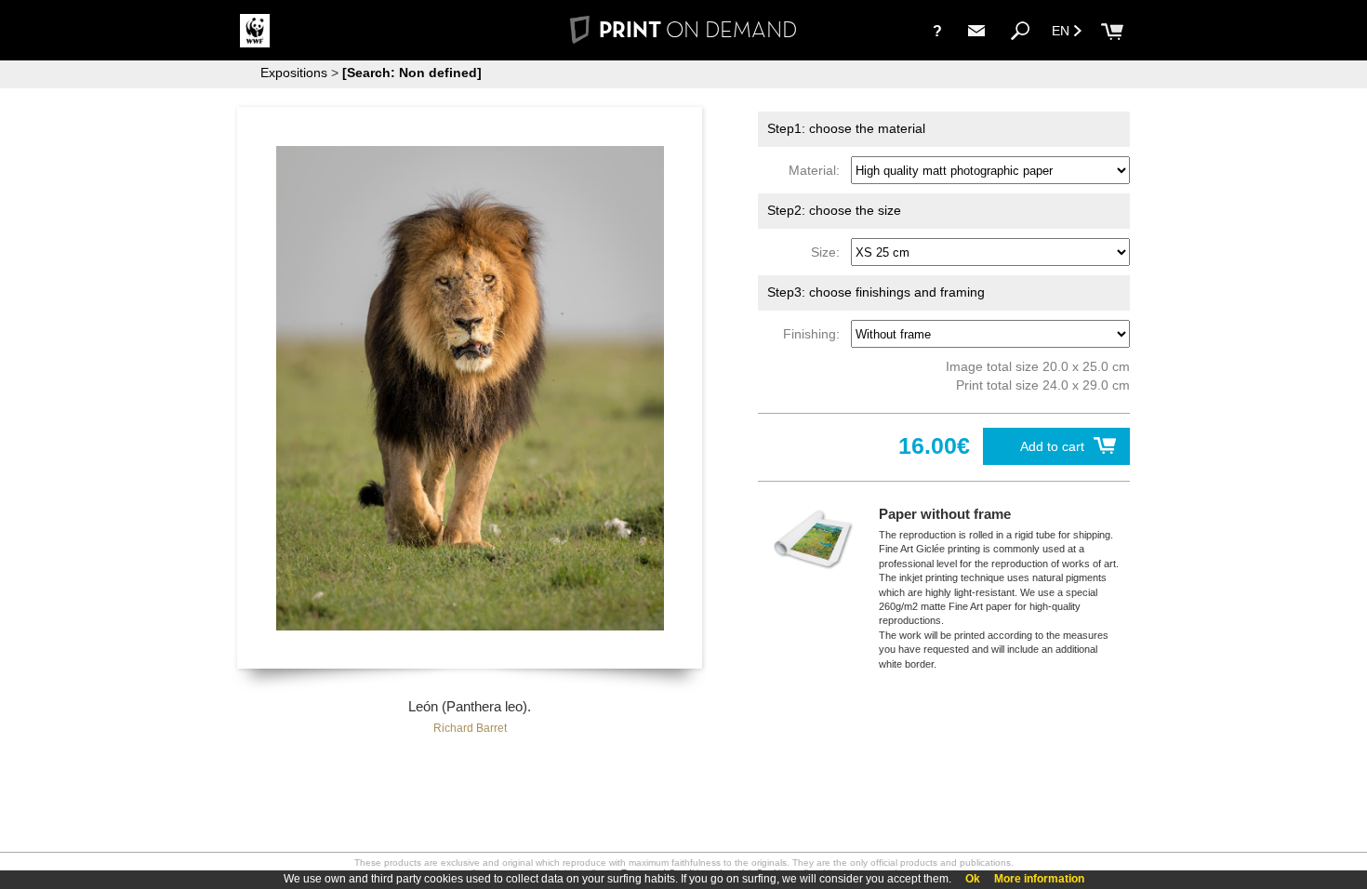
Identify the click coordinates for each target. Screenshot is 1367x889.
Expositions (293, 72)
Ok (972, 878)
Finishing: (815, 333)
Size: (829, 252)
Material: (818, 170)
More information (1039, 878)
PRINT (698, 29)
